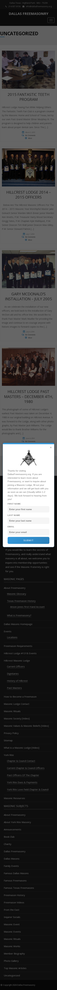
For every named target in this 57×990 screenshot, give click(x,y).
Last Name (14, 515)
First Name (14, 504)
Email (11, 527)
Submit (28, 540)
